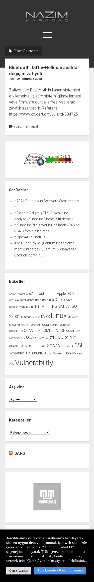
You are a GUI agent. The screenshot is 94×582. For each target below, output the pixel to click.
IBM (61, 306)
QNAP (55, 325)
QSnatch (65, 325)
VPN (11, 364)
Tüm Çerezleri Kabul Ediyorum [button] (60, 570)
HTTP (39, 306)
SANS (20, 453)
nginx (20, 325)
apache (50, 294)
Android (37, 294)
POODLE (46, 325)
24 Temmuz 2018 (29, 79)
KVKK (45, 317)
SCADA (53, 345)
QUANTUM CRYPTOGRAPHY (51, 337)
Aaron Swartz (17, 294)
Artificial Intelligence (21, 300)
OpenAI (35, 325)
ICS (67, 306)
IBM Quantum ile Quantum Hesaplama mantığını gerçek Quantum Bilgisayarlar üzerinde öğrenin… (45, 249)
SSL (79, 345)
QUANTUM (16, 331)
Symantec (17, 353)
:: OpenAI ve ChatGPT (30, 237)
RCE (43, 346)
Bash (38, 300)
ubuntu (37, 353)
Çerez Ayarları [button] (18, 570)
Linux (59, 316)
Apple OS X (65, 294)
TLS (28, 353)
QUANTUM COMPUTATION (44, 331)
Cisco (59, 300)
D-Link (30, 306)
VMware (77, 353)
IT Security (27, 317)
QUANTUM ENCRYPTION (25, 346)
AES (28, 294)
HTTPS (51, 306)
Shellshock (67, 346)
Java (37, 317)
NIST (27, 325)
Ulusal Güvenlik (54, 353)
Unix (68, 353)
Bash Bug (48, 300)
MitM (12, 325)
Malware (72, 317)
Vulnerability (34, 362)
